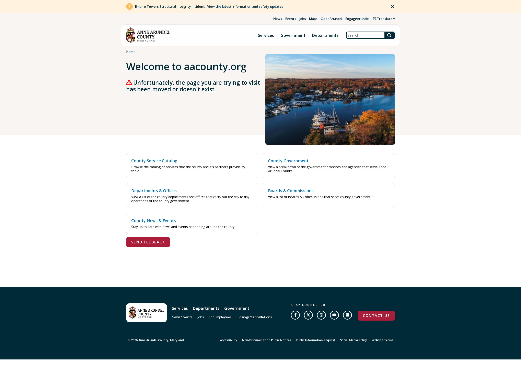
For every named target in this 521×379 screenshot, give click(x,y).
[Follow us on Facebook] (295, 315)
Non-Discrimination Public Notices (266, 340)
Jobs (302, 18)
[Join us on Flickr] (347, 315)
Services (266, 35)
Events (290, 18)
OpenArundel (331, 18)
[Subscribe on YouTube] (334, 315)
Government (292, 35)
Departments (325, 35)
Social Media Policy (353, 340)
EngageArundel (357, 18)
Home (130, 51)
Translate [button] (384, 18)
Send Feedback (148, 242)
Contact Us (376, 315)
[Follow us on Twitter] (308, 315)
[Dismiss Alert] (392, 6)
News (277, 18)
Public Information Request (315, 340)
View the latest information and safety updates (245, 6)
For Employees (220, 317)
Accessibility (228, 340)
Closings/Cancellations (254, 317)
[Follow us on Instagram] (321, 315)
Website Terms (382, 340)
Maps (313, 18)
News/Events (182, 317)
